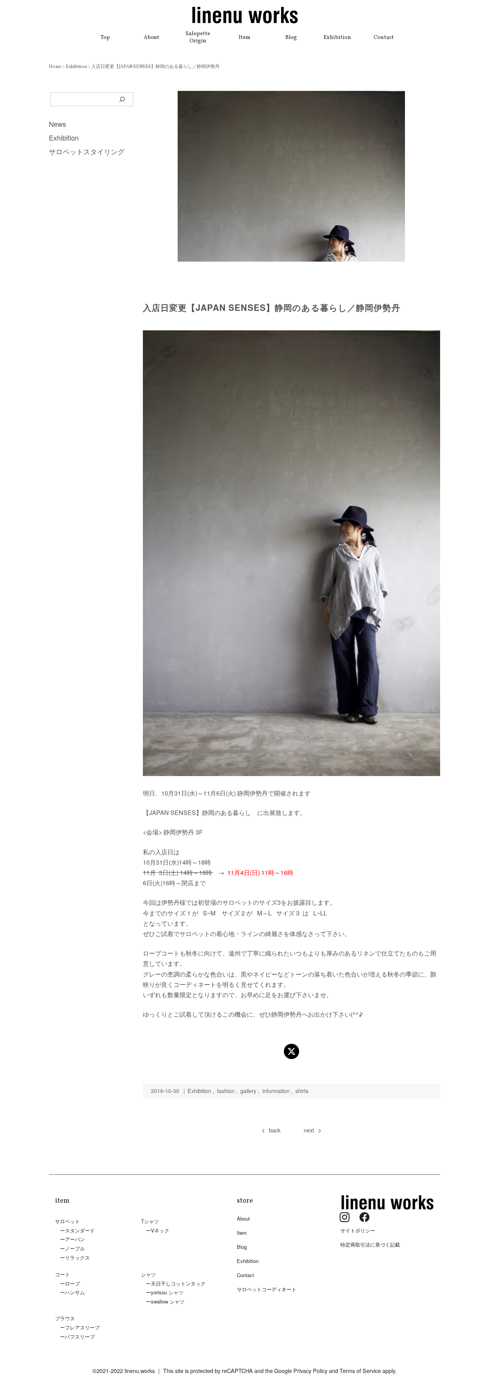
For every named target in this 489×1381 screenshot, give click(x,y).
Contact (384, 37)
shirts (301, 1091)
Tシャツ (150, 1221)
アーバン (75, 1239)
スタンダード (80, 1230)
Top (105, 37)
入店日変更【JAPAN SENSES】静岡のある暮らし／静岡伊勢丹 (155, 67)
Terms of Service (360, 1370)
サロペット (67, 1221)
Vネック (160, 1230)
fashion (226, 1091)
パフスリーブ (80, 1336)
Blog (291, 37)
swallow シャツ (168, 1301)
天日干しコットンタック (178, 1283)
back (274, 1130)
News (57, 124)
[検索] (122, 99)
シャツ (148, 1274)
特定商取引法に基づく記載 (370, 1244)
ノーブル (75, 1248)
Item (245, 37)
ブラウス (65, 1318)
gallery (248, 1091)
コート (62, 1274)
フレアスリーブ (82, 1327)
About (151, 37)
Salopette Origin (198, 37)
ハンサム (75, 1292)
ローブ (72, 1283)
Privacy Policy (310, 1370)
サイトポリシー (357, 1230)
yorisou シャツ (167, 1292)
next (309, 1130)
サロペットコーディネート (266, 1289)
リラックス (77, 1257)
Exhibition (337, 37)
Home (55, 67)
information (276, 1091)
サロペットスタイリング (87, 151)
